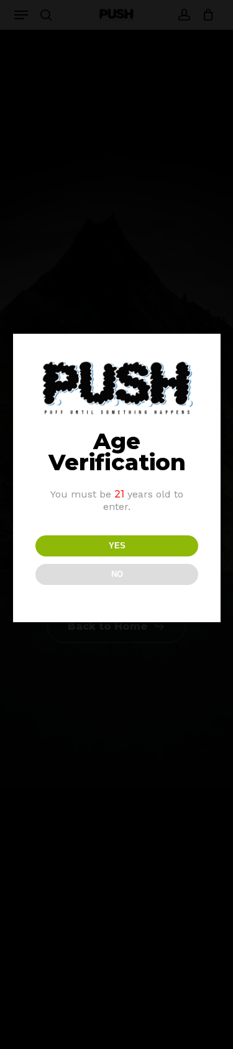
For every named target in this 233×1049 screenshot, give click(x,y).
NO (117, 574)
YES (117, 545)
